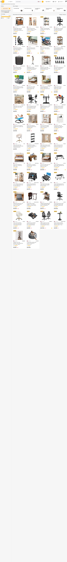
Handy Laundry (36, 182)
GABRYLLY (50, 221)
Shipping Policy (6, 12)
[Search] (42, 1)
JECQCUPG (23, 46)
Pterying (24, 124)
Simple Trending (63, 46)
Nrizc (24, 143)
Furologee (64, 124)
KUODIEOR (23, 85)
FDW (24, 163)
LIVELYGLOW (50, 124)
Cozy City (37, 46)
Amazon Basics (50, 85)
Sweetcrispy (37, 163)
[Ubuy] (2, 1)
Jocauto (64, 163)
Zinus (38, 85)
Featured (64, 14)
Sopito (51, 182)
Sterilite (64, 85)
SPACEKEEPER (37, 143)
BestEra (24, 221)
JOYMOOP (37, 221)
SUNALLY (37, 124)
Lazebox (64, 143)
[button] (48, 1)
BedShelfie (50, 46)
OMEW (24, 182)
